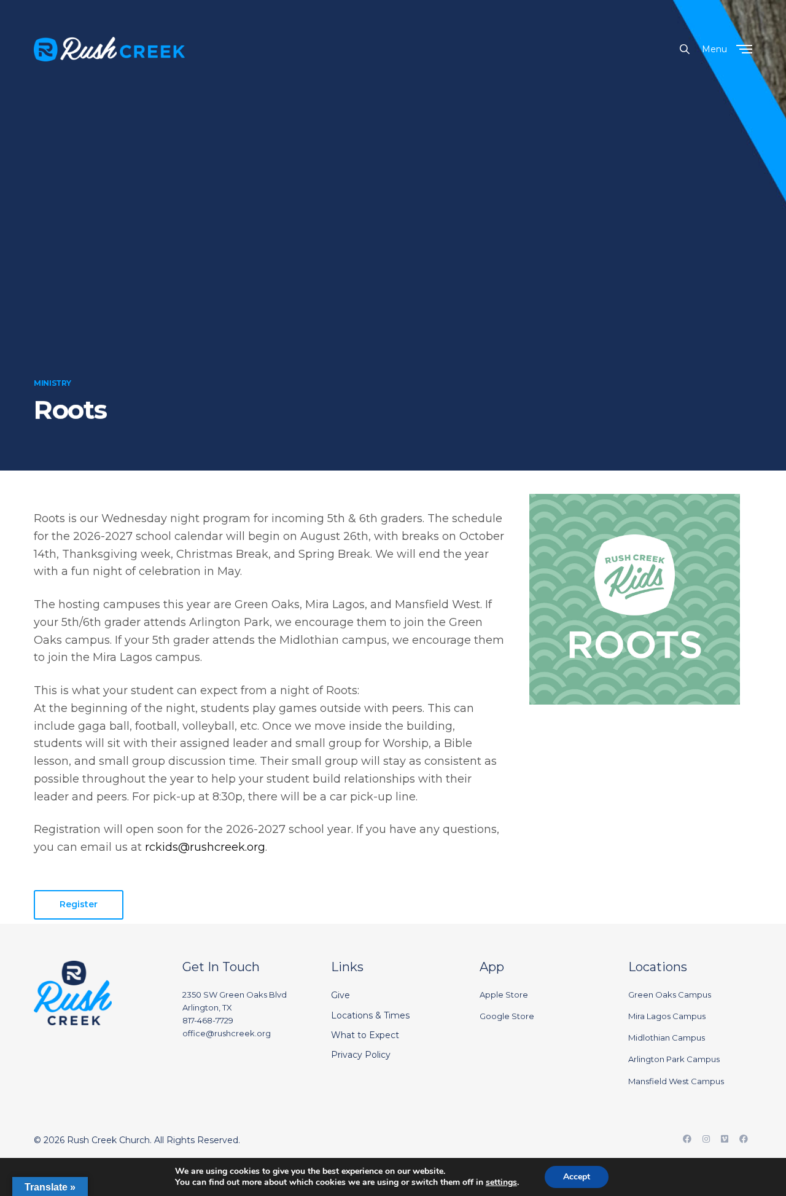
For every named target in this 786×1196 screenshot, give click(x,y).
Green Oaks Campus (669, 994)
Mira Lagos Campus (667, 1016)
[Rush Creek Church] (109, 49)
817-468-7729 (207, 1020)
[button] (78, 905)
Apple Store (504, 994)
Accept (576, 1176)
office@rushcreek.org (226, 1033)
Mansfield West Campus (676, 1081)
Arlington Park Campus (674, 1059)
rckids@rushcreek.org (205, 847)
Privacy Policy (361, 1054)
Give (340, 995)
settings (501, 1182)
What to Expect (365, 1035)
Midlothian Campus (666, 1037)
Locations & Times (370, 1015)
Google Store (507, 1016)
